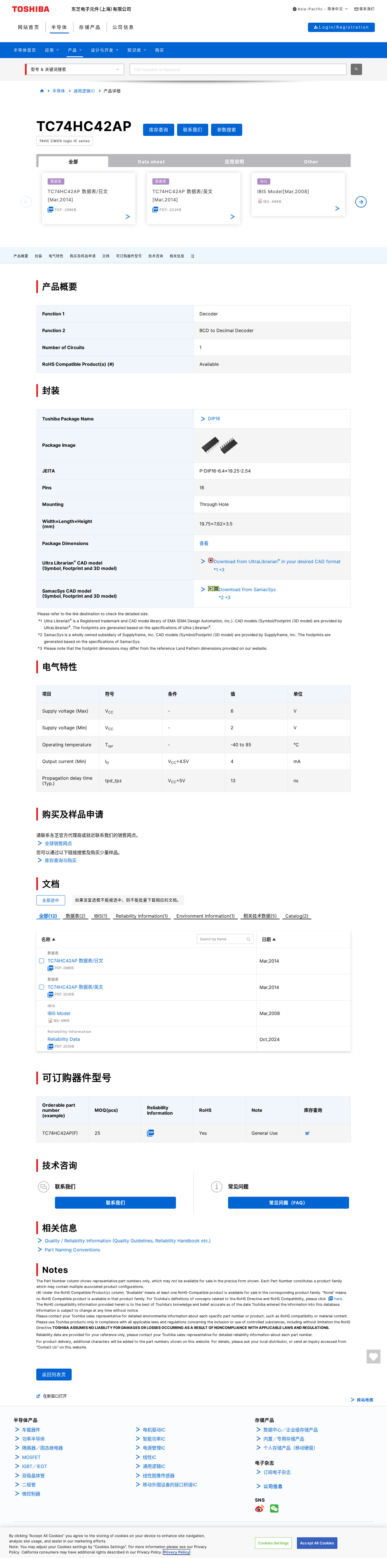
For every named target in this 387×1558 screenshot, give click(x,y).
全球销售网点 (58, 843)
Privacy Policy (176, 1552)
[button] (320, 9)
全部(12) (48, 916)
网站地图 (365, 1400)
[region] (193, 1542)
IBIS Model (59, 1013)
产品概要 (21, 256)
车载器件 (31, 1430)
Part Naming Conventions (72, 1250)
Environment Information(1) (206, 916)
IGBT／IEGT (34, 1466)
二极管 (29, 1485)
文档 (106, 256)
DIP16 (214, 418)
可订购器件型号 (129, 256)
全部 (73, 161)
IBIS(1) (100, 916)
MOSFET (31, 1457)
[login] (373, 1356)
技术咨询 (155, 256)
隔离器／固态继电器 (42, 1448)
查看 (204, 543)
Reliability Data (64, 1039)
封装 (38, 256)
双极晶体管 (33, 1475)
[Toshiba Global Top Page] (42, 9)
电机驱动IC (154, 1430)
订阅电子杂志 (277, 1472)
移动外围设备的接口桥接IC (170, 1485)
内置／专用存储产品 (283, 1439)
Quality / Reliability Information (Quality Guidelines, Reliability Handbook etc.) (128, 1240)
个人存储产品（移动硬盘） (290, 1448)
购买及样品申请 (83, 256)
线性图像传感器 (159, 1475)
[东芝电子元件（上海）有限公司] (101, 9)
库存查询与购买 (60, 860)
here (338, 1299)
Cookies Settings (273, 1543)
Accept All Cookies (317, 1543)
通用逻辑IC (84, 90)
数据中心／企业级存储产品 (290, 1430)
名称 (45, 939)
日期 (266, 939)
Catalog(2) (297, 916)
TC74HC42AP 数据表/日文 (75, 960)
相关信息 (177, 256)
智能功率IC (154, 1439)
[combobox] (238, 69)
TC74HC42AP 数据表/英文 (75, 987)
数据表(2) (76, 916)
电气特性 (56, 256)
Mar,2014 (269, 961)
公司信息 (273, 1486)
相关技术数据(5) (260, 916)
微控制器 (31, 1494)
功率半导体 (33, 1439)
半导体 (58, 90)
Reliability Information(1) (142, 916)
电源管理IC (154, 1448)
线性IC (149, 1457)
